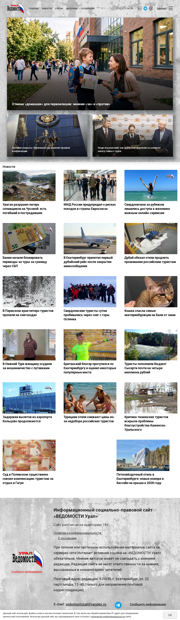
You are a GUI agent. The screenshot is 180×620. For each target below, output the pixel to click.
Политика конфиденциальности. (78, 533)
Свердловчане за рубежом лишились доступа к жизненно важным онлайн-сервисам (147, 208)
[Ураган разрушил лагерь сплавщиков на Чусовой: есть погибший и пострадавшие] (29, 185)
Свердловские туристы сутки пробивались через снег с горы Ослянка (87, 315)
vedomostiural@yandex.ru (86, 604)
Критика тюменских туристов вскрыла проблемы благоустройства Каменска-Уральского (146, 423)
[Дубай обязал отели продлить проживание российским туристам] (150, 238)
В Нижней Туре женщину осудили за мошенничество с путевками (27, 366)
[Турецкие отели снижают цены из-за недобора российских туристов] (90, 398)
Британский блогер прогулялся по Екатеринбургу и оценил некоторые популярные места (90, 368)
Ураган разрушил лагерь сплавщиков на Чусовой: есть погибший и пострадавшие (24, 208)
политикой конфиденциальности (108, 616)
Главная (33, 8)
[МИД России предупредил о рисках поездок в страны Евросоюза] (90, 185)
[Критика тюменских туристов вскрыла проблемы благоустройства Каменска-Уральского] (150, 398)
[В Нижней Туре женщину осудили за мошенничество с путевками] (29, 344)
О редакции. (67, 538)
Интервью (72, 8)
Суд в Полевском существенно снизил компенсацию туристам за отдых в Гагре (28, 478)
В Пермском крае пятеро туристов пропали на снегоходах (28, 313)
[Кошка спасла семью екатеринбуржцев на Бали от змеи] (150, 291)
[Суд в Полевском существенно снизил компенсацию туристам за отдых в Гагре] (29, 455)
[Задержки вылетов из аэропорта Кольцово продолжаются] (29, 398)
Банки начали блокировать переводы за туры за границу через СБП (25, 261)
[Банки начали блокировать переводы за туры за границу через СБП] (29, 238)
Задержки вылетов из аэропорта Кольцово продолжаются (27, 419)
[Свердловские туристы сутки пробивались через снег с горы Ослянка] (90, 291)
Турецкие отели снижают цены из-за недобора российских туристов (89, 419)
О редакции (87, 8)
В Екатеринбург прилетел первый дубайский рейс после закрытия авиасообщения (88, 261)
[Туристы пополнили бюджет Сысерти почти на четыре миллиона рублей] (150, 344)
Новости (47, 8)
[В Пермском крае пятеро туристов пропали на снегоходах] (29, 291)
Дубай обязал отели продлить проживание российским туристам (150, 259)
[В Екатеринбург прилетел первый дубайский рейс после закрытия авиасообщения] (90, 238)
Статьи (59, 8)
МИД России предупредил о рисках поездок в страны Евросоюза (90, 206)
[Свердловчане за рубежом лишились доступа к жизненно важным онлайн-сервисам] (150, 185)
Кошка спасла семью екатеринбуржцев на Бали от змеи (149, 313)
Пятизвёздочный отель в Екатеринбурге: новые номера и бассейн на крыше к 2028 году (140, 478)
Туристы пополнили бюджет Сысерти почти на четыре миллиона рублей (145, 368)
